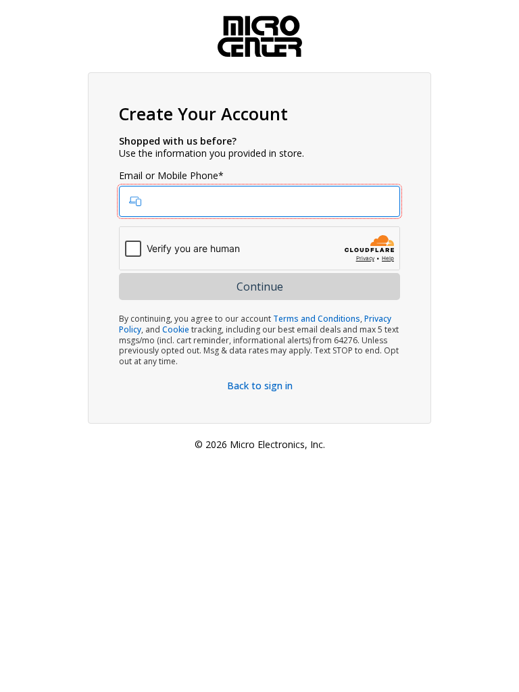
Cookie (175, 329)
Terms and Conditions (316, 318)
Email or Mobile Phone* (171, 176)
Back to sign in (260, 385)
